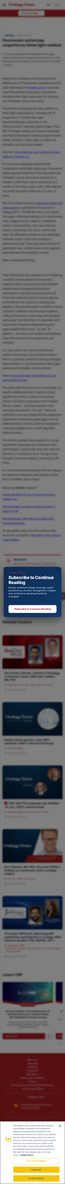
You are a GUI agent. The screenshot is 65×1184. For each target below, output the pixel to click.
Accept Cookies (36, 1178)
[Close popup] (58, 570)
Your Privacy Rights (36, 1161)
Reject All (36, 1169)
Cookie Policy (26, 1155)
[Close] (60, 1126)
